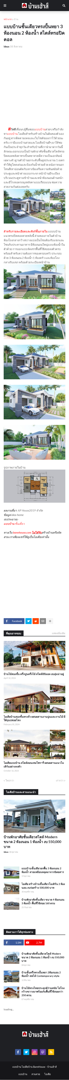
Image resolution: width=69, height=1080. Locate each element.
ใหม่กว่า (10, 780)
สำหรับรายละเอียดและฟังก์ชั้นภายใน (25, 231)
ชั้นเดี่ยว (19, 523)
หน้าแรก (8, 19)
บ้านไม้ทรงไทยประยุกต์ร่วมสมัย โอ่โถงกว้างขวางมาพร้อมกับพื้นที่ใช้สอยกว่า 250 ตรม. (43, 991)
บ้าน (16, 19)
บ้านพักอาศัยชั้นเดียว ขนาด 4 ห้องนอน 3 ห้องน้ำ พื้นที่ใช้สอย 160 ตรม (43, 901)
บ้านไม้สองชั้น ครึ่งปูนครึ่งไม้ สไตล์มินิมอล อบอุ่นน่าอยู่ (34, 674)
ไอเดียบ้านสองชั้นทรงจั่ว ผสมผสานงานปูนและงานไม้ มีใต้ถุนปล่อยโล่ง (34, 718)
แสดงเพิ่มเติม (58, 633)
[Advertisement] (34, 87)
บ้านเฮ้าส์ (52, 1066)
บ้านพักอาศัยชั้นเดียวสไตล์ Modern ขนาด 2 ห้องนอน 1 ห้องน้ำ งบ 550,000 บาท (32, 842)
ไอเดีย (47, 1074)
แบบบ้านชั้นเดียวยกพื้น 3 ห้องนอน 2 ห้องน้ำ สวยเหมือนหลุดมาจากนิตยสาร (43, 870)
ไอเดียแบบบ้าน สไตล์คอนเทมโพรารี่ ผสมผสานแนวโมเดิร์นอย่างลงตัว (34, 764)
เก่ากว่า (59, 780)
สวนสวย (35, 1074)
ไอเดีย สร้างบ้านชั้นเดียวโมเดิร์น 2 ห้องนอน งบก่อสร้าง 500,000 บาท (43, 885)
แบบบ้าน (40, 129)
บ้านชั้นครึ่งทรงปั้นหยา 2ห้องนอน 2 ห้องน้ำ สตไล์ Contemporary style (41, 974)
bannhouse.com (22, 532)
